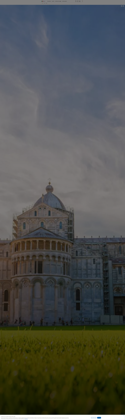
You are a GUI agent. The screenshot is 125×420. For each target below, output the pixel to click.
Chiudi (124, 415)
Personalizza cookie (93, 417)
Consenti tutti (99, 417)
